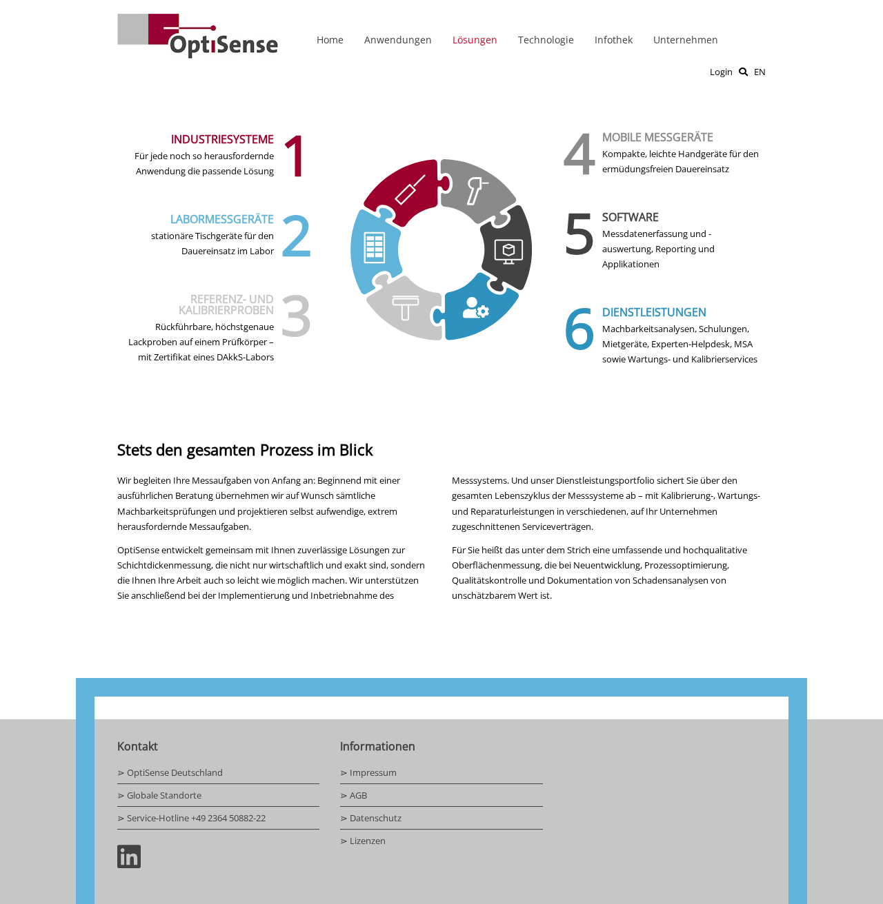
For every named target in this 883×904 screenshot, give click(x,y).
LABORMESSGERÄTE (222, 219)
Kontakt (137, 746)
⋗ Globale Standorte (159, 795)
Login (721, 71)
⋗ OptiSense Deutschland (170, 772)
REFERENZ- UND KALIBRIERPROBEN (226, 304)
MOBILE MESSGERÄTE (657, 137)
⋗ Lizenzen (363, 840)
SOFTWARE (630, 217)
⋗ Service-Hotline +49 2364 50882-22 (191, 818)
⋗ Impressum (368, 772)
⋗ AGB (353, 795)
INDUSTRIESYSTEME (222, 139)
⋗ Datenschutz (370, 818)
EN (760, 71)
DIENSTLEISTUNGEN (654, 312)
